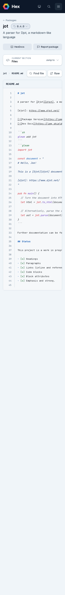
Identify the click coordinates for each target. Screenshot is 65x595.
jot (5, 26)
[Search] (49, 6)
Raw (57, 73)
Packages (11, 20)
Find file (39, 73)
